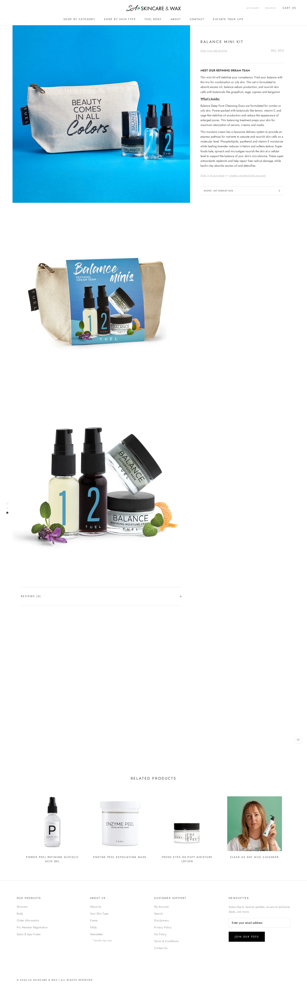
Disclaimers (161, 920)
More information (218, 190)
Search (270, 8)
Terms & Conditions (166, 941)
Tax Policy (160, 934)
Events (94, 920)
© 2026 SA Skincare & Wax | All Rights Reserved (55, 980)
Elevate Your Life (228, 19)
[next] (294, 825)
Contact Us (160, 948)
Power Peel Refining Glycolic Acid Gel (52, 859)
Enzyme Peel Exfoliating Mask (119, 857)
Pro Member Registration (32, 927)
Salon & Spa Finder (29, 934)
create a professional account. (247, 175)
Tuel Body (153, 19)
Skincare (22, 907)
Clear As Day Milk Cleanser (254, 857)
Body (20, 913)
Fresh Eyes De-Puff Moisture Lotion (187, 859)
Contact (197, 19)
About (176, 19)
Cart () (290, 8)
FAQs (93, 927)
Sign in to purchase (212, 175)
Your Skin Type (99, 913)
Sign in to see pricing (213, 50)
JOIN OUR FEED (247, 937)
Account (253, 8)
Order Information (28, 920)
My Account (161, 907)
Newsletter (96, 934)
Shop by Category (79, 19)
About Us (95, 907)
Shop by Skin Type (120, 19)
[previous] (13, 825)
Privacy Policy (162, 927)
